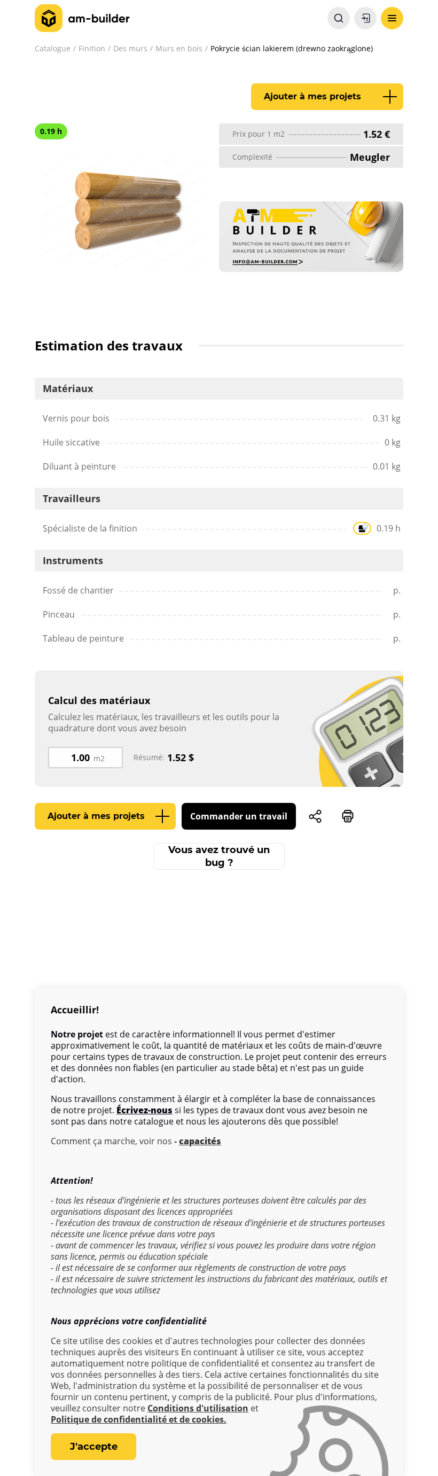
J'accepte (94, 1446)
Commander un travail (238, 816)
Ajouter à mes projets (312, 96)
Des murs (130, 48)
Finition (92, 48)
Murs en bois (178, 48)
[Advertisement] (219, 968)
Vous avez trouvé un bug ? (219, 856)
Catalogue (53, 48)
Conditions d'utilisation (197, 1408)
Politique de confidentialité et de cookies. (138, 1419)
